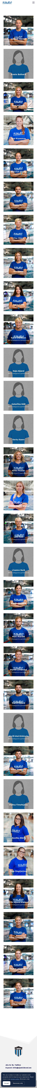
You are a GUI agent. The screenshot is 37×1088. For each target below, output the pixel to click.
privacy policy (15, 1079)
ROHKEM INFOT (19, 185)
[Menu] (33, 3)
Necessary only (18, 1083)
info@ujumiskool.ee (22, 1068)
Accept (6, 1083)
